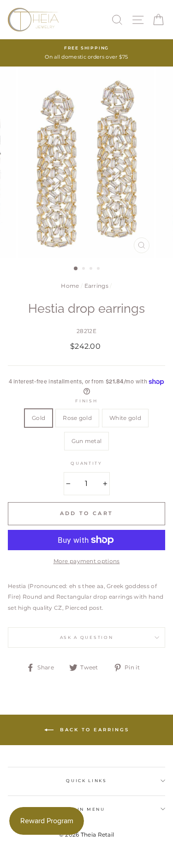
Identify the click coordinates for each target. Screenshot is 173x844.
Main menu (86, 809)
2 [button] (84, 269)
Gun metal (87, 440)
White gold (125, 417)
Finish (86, 400)
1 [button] (76, 269)
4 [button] (99, 269)
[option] (86, 53)
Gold (38, 417)
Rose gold (77, 417)
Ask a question (86, 637)
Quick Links (86, 780)
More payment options (87, 561)
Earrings (96, 285)
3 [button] (91, 269)
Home (70, 285)
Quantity (86, 463)
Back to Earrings (93, 729)
